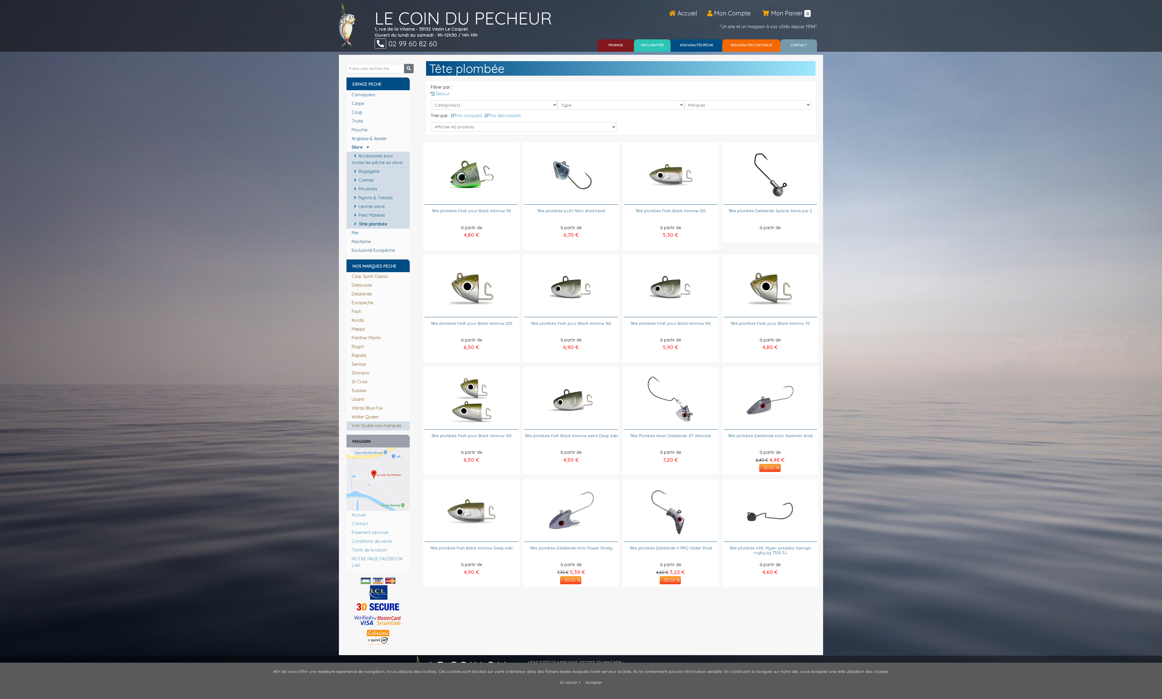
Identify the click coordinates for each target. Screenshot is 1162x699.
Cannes (365, 180)
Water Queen (365, 417)
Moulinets (367, 189)
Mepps (358, 329)
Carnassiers (364, 94)
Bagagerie (368, 171)
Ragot (358, 346)
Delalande (362, 294)
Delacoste (362, 285)
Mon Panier (789, 13)
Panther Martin (366, 338)
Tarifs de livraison (369, 550)
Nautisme (362, 241)
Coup (358, 112)
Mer (356, 233)
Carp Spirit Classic (370, 276)
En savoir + (570, 682)
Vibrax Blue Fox (367, 408)
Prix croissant (468, 115)
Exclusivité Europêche (374, 250)
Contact (360, 523)
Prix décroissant (505, 115)
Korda (358, 320)
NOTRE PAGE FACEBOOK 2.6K (377, 562)
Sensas (359, 364)
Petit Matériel (371, 215)
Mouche (360, 130)
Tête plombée (372, 224)
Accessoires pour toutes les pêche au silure (378, 159)
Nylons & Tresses (375, 197)
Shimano (360, 373)
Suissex (359, 390)
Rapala (359, 355)
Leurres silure (371, 206)
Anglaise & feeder (370, 138)
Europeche (362, 302)
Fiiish (356, 311)
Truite (358, 121)
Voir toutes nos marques (376, 425)
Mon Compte (731, 13)
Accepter (594, 682)
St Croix (359, 381)
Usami (358, 399)
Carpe (358, 103)
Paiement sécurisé (370, 532)
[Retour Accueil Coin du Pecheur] (347, 25)
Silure (359, 147)
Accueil (686, 13)
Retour (442, 94)
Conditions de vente (372, 541)
